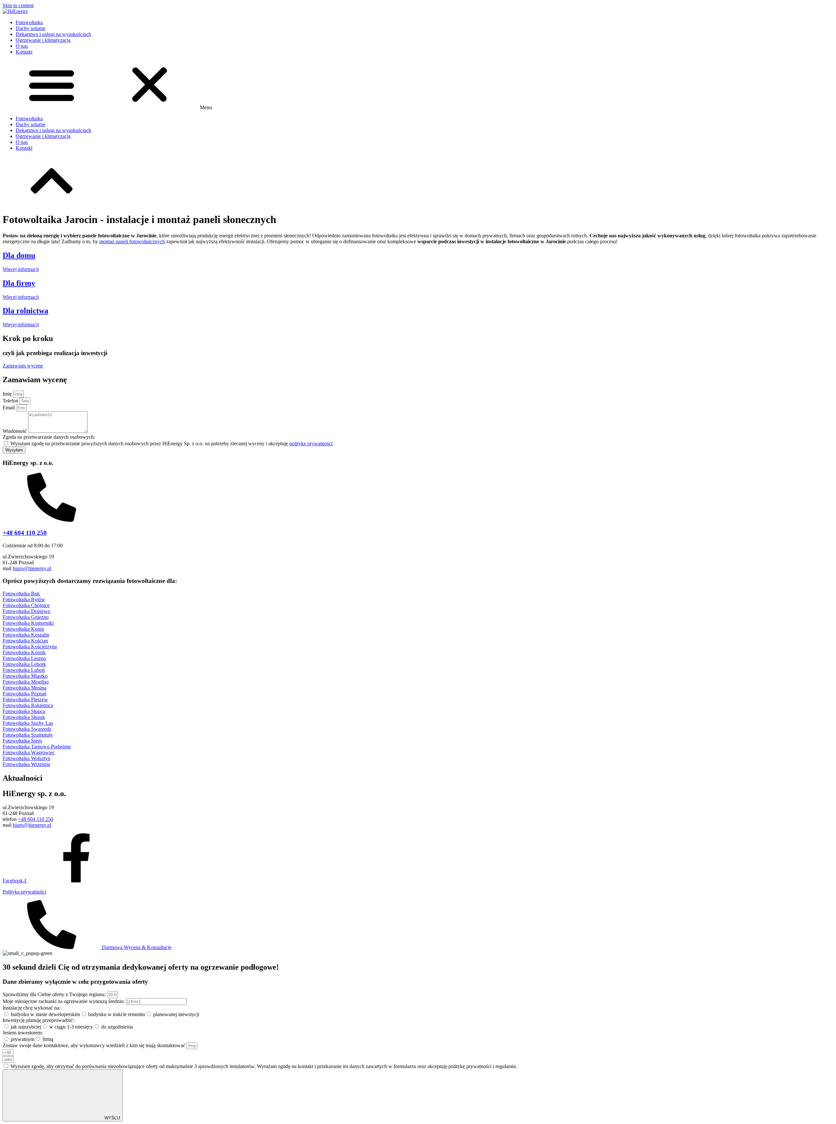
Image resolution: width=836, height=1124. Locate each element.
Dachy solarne (30, 28)
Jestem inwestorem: (23, 1032)
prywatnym (22, 1039)
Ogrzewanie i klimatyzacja (43, 40)
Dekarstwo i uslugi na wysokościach (53, 34)
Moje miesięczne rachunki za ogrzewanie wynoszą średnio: (64, 1001)
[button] (418, 85)
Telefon (11, 400)
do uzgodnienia (117, 1027)
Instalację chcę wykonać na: (31, 1008)
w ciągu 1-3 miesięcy (71, 1027)
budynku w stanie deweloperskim (45, 1014)
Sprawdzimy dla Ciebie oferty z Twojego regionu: (55, 994)
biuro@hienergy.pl (32, 568)
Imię (8, 394)
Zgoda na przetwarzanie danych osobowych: (49, 437)
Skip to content (18, 5)
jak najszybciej (26, 1027)
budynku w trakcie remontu (116, 1014)
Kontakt (24, 52)
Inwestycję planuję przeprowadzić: (38, 1020)
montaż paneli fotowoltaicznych (132, 241)
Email (9, 407)
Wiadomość (15, 431)
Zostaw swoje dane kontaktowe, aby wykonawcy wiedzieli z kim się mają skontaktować (94, 1045)
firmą (47, 1039)
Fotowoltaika (29, 22)
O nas (22, 46)
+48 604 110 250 (25, 532)
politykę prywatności (310, 443)
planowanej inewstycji (176, 1014)
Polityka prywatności (24, 891)
